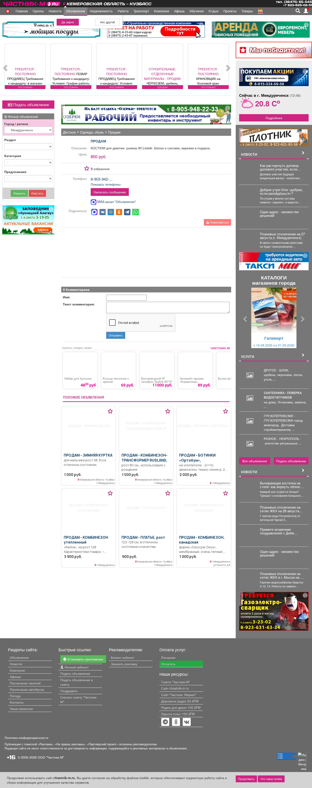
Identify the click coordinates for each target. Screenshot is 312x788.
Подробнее (273, 118)
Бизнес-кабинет (122, 657)
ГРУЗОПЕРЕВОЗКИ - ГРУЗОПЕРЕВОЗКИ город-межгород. (284, 420)
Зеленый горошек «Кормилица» (192, 380)
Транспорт (141, 11)
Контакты (17, 702)
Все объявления (254, 461)
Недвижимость (101, 11)
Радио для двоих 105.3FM (181, 707)
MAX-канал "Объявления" (116, 201)
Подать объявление (30, 104)
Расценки (168, 657)
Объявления (75, 11)
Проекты (230, 11)
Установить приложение (84, 659)
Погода (15, 695)
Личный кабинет (76, 667)
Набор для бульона (77, 378)
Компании (161, 11)
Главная (22, 11)
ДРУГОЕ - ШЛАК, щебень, (276, 372)
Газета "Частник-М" (175, 682)
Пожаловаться (219, 222)
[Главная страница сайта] (32, 3)
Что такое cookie (271, 779)
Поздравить (69, 690)
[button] (244, 318)
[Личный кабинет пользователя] (306, 10)
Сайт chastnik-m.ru (175, 688)
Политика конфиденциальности (26, 738)
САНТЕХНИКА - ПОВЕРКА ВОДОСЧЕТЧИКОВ (283, 395)
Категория (12, 155)
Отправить (116, 335)
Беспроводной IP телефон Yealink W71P (156, 380)
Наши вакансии (21, 708)
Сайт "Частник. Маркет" (178, 694)
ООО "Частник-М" (51, 757)
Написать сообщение (110, 192)
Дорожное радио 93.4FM (179, 701)
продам (98, 141)
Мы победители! (277, 49)
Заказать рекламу (124, 664)
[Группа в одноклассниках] (165, 722)
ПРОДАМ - (88, 455)
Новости (55, 11)
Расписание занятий (25, 683)
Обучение (196, 11)
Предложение (15, 171)
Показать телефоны (106, 184)
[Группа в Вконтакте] (186, 722)
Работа (123, 11)
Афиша (179, 11)
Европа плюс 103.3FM (178, 714)
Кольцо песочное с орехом (116, 380)
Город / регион (16, 123)
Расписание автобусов (27, 689)
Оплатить (168, 664)
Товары (247, 11)
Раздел (10, 139)
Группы (38, 11)
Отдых (214, 11)
